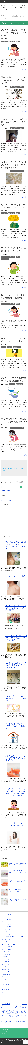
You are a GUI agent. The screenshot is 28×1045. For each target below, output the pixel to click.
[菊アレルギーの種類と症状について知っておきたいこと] (14, 226)
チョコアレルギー (6, 934)
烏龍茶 (8, 1013)
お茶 (7, 1001)
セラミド (4, 931)
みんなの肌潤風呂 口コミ (8, 949)
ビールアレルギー (6, 941)
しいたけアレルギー (7, 926)
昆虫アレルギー (12, 1012)
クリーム (10, 1007)
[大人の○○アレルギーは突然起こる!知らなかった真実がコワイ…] (14, 441)
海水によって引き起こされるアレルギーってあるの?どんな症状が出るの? (13, 165)
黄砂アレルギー (6, 992)
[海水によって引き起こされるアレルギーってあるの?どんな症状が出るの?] (14, 183)
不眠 (6, 1011)
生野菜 (4, 966)
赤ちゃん (19, 1015)
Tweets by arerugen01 (6, 490)
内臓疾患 (10, 1011)
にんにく (11, 1001)
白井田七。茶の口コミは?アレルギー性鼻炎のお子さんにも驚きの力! (15, 665)
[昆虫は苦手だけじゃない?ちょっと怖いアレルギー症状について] (14, 97)
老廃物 (21, 1013)
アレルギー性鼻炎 (11, 1006)
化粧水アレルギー (6, 956)
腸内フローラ (4, 1015)
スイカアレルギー (6, 929)
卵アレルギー (16, 1011)
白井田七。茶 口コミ (7, 969)
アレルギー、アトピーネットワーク (10, 500)
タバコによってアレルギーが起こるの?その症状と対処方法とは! (14, 122)
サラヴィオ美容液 (6, 924)
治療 (22, 1012)
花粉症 (17, 41)
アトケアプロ (21, 1001)
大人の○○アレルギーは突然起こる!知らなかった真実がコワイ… (14, 422)
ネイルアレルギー (6, 939)
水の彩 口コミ (5, 961)
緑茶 (12, 1013)
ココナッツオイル (17, 1007)
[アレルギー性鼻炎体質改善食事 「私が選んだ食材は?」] (14, 397)
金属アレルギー (6, 982)
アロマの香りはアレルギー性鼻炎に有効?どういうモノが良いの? (15, 698)
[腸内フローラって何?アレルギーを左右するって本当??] (14, 356)
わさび (16, 1001)
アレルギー (3, 41)
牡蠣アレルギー (6, 964)
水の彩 (18, 1012)
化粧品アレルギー (6, 954)
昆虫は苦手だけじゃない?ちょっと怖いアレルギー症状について (13, 80)
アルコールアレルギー (7, 919)
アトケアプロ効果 (6, 914)
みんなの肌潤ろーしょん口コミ (10, 944)
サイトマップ (5, 1035)
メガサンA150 (5, 951)
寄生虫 (7, 1012)
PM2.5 (3, 1001)
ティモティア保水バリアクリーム (8, 1010)
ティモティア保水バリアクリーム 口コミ (12, 936)
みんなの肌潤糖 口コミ (8, 946)
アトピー (3, 347)
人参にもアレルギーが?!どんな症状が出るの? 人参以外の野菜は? (15, 758)
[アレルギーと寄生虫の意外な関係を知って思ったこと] (14, 273)
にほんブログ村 (5, 1023)
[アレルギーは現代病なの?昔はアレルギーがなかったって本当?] (14, 56)
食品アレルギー (6, 984)
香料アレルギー (6, 989)
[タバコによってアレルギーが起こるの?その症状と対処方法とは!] (14, 140)
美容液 (16, 1013)
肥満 (25, 1013)
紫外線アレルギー (6, 974)
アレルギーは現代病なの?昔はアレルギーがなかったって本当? (14, 33)
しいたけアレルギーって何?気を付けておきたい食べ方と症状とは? (16, 638)
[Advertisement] (14, 519)
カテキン (5, 1007)
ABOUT (4, 1033)
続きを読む (24, 69)
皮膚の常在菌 (5, 971)
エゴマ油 (20, 1006)
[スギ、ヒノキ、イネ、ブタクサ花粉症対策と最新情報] (14, 317)
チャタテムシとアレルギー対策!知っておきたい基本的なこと (15, 726)
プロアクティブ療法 (19, 1010)
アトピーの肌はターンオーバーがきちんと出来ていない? (15, 825)
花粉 (10, 1015)
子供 (3, 1012)
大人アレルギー (11, 41)
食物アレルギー (4, 259)
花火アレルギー (6, 976)
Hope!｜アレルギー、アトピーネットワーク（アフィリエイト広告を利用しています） (14, 8)
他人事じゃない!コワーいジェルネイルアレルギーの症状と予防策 (15, 608)
